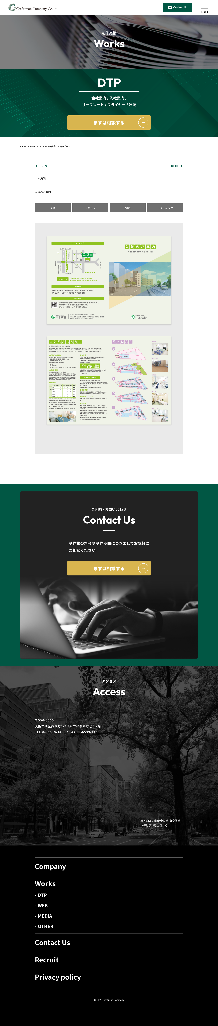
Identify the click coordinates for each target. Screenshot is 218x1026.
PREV (43, 166)
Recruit (47, 959)
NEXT (175, 166)
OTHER (45, 926)
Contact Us (52, 942)
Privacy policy (58, 977)
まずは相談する (109, 122)
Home (23, 146)
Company (50, 866)
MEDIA (45, 915)
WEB (43, 905)
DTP (42, 895)
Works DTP (35, 146)
